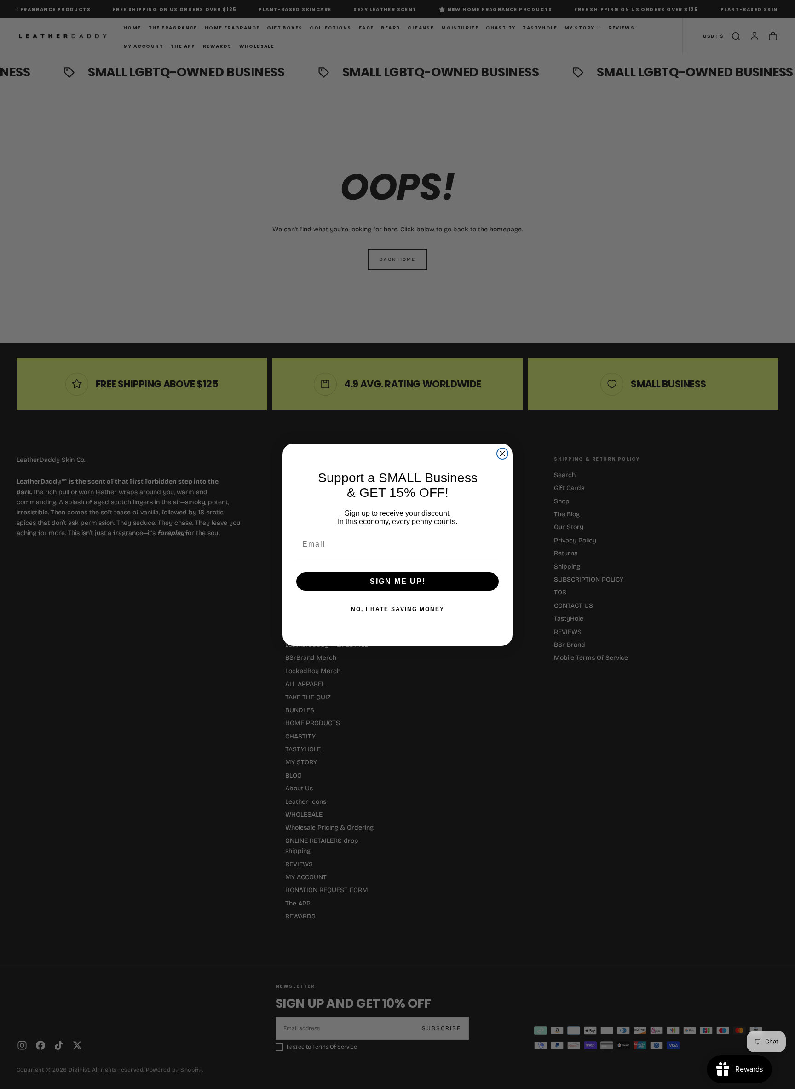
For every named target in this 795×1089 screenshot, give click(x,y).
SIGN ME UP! (398, 581)
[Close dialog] (502, 453)
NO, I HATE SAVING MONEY (397, 609)
